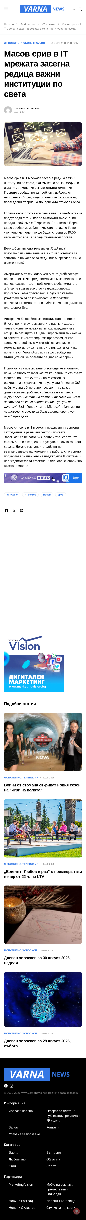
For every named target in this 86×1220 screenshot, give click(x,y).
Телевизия (30, 777)
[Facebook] (6, 1086)
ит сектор (30, 494)
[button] (6, 9)
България (53, 1152)
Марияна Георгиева (27, 108)
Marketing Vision (21, 1184)
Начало (9, 24)
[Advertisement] (43, 579)
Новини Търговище (60, 1201)
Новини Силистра (22, 1208)
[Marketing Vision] (34, 661)
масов (47, 494)
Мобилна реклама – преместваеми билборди (61, 1189)
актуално (12, 494)
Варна (13, 1152)
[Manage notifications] (76, 1211)
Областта (53, 1159)
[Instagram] (11, 1086)
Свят (43, 43)
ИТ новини (48, 24)
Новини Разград (21, 1201)
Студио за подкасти (60, 1208)
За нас (14, 1127)
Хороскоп (29, 950)
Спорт (51, 1166)
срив (60, 494)
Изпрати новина (21, 1111)
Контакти (53, 1127)
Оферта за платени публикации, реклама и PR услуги (63, 1115)
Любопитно (27, 24)
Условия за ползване (24, 1134)
